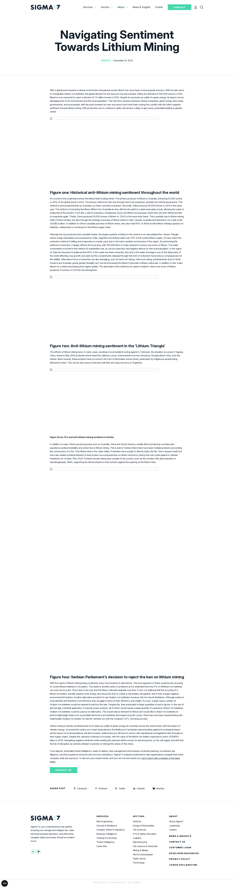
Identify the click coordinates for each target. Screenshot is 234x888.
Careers (173, 829)
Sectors (105, 7)
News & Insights (141, 7)
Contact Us (177, 842)
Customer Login (180, 847)
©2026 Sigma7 (100, 882)
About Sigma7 (176, 821)
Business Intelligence (106, 834)
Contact (179, 7)
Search (204, 7)
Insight (106, 60)
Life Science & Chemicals (145, 846)
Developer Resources (184, 853)
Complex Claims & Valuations (110, 829)
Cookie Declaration (183, 865)
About (121, 7)
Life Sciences (139, 829)
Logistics (137, 838)
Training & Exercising (106, 838)
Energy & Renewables (143, 825)
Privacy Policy (179, 859)
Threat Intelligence (105, 842)
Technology (139, 862)
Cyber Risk (101, 846)
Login (197, 7)
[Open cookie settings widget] (4, 883)
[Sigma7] (46, 7)
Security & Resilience (106, 825)
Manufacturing (140, 842)
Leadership (174, 825)
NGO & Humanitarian (143, 854)
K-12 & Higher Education (144, 834)
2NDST (137, 882)
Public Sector (139, 858)
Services (88, 7)
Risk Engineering (104, 821)
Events (159, 7)
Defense (137, 821)
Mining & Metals (140, 850)
